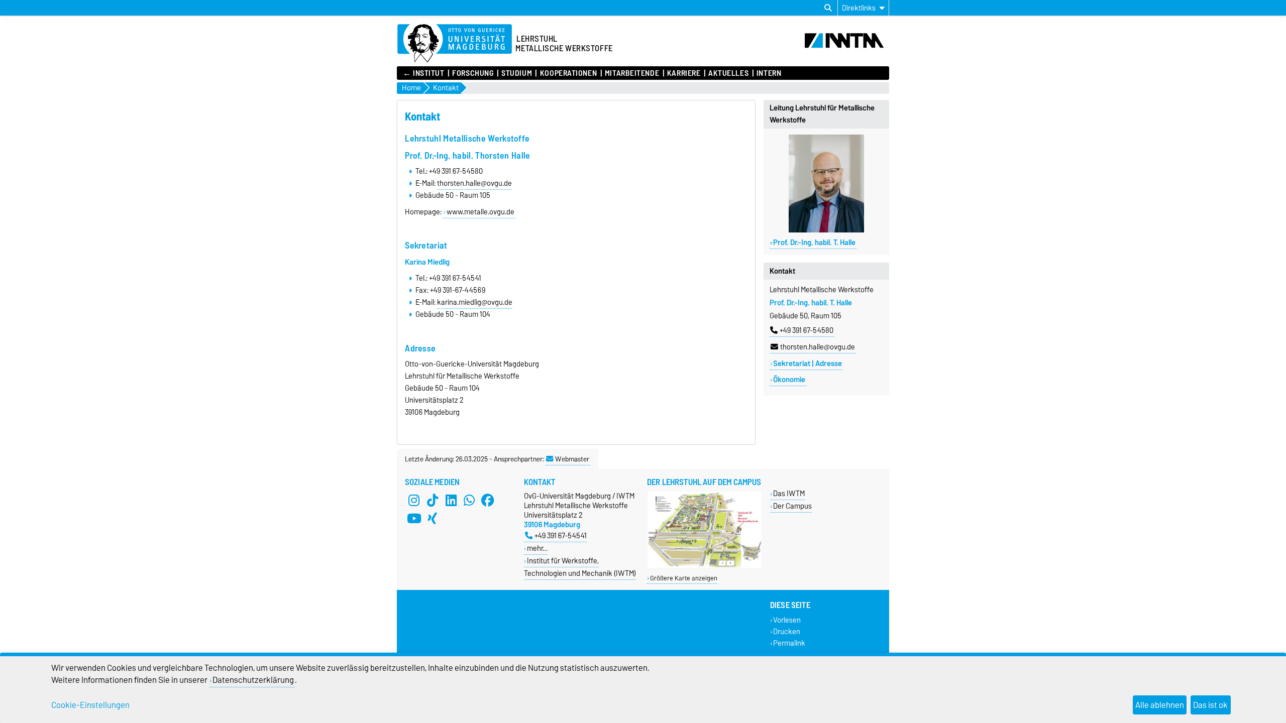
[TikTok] (432, 500)
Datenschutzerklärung (253, 680)
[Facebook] (488, 500)
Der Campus (792, 506)
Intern (769, 73)
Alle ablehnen (1159, 705)
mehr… (537, 548)
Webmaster (572, 459)
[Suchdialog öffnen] (828, 8)
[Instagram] (414, 500)
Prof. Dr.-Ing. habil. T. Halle (814, 242)
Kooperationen (568, 73)
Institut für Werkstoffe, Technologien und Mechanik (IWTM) (580, 566)
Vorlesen (787, 620)
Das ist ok (1210, 705)
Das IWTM (789, 493)
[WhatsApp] (469, 500)
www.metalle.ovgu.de (480, 212)
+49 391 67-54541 (560, 535)
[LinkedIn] (451, 500)
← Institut (424, 73)
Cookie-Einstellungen (90, 705)
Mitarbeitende (632, 73)
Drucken (786, 631)
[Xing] (432, 518)
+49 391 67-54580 (806, 330)
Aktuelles (728, 73)
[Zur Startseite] (454, 44)
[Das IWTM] (704, 565)
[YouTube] (414, 518)
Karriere (683, 73)
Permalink (789, 643)
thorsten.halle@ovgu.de (817, 347)
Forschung (472, 73)
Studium (516, 73)
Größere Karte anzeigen (683, 578)
